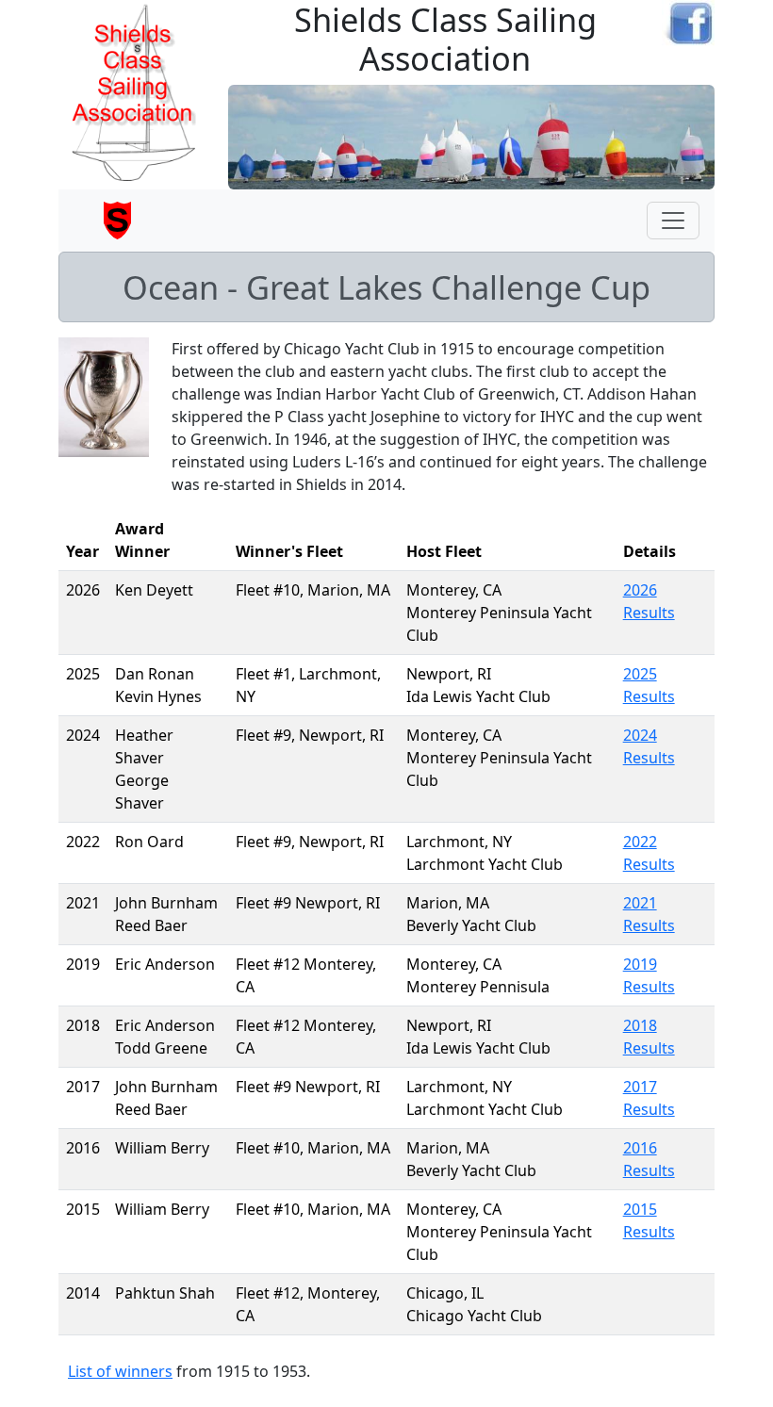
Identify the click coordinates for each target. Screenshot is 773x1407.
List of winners (120, 1371)
